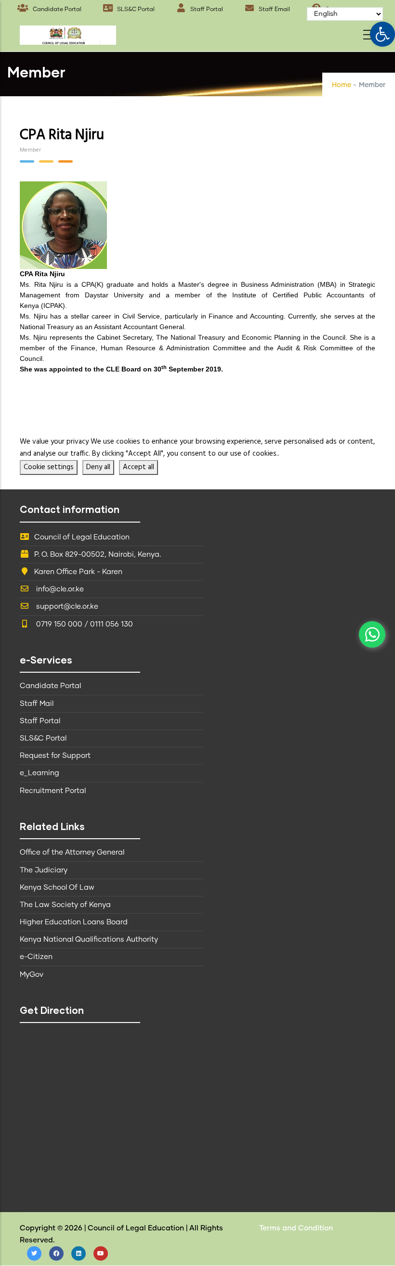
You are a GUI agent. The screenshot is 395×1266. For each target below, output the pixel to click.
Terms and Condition (296, 1228)
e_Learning (39, 773)
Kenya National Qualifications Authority (89, 939)
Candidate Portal (56, 10)
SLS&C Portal (135, 10)
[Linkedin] (78, 1253)
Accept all (138, 467)
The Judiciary (43, 870)
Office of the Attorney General (72, 852)
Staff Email (273, 10)
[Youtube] (100, 1253)
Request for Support (55, 755)
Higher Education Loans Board (74, 922)
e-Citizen (36, 956)
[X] (34, 1253)
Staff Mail (36, 703)
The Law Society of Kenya (65, 904)
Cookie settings (49, 467)
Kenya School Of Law (57, 887)
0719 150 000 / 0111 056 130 (83, 624)
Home (341, 85)
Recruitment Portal (53, 790)
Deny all (98, 467)
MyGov (31, 974)
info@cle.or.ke (59, 589)
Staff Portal (206, 10)
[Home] (68, 32)
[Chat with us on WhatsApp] (372, 634)
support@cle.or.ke (66, 606)
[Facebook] (56, 1253)
